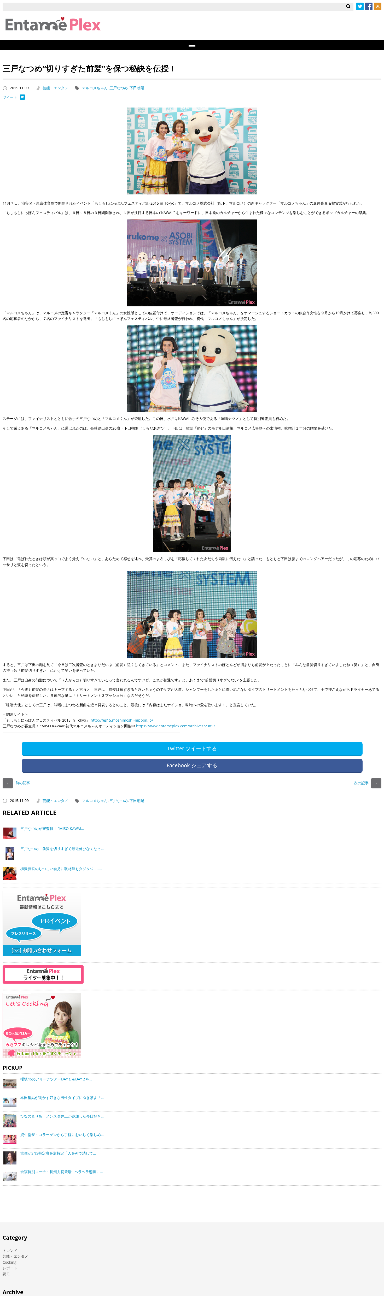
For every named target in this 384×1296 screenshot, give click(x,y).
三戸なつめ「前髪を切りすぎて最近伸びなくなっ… (62, 848)
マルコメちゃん (95, 87)
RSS (377, 6)
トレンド (10, 1250)
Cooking (9, 1262)
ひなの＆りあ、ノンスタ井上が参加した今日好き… (62, 1116)
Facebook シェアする (192, 765)
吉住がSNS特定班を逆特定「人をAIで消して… (58, 1153)
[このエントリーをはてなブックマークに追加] (22, 98)
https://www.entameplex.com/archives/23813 (175, 725)
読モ (6, 1273)
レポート (10, 1267)
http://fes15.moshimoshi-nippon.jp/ (122, 720)
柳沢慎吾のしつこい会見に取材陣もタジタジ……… (61, 868)
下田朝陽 (137, 87)
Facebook (369, 6)
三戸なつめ (118, 87)
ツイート (10, 97)
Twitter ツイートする (192, 748)
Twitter (360, 6)
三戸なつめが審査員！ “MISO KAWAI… (52, 828)
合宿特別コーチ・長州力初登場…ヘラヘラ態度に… (61, 1171)
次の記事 (365, 782)
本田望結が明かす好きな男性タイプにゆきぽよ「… (62, 1097)
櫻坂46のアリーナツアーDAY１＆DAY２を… (56, 1079)
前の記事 (18, 782)
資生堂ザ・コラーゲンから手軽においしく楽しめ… (62, 1134)
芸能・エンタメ (55, 87)
